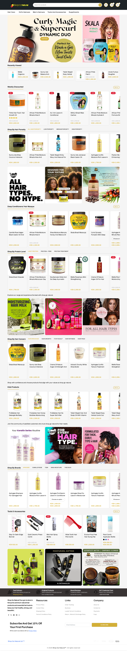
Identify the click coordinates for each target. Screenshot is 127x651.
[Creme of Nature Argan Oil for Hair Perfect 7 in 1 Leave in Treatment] (99, 265)
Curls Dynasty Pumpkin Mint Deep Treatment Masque (98, 235)
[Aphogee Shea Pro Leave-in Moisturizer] (79, 481)
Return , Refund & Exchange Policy (75, 614)
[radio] (47, 539)
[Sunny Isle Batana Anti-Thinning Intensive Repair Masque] (35, 75)
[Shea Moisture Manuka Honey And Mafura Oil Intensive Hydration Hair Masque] (58, 220)
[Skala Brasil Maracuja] (79, 220)
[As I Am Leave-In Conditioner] (58, 101)
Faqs (95, 614)
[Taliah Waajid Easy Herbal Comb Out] (58, 75)
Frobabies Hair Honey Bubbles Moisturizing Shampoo (37, 415)
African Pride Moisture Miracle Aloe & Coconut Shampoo (37, 115)
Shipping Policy (40, 611)
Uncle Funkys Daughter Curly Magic (113, 74)
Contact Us (97, 608)
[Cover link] (101, 38)
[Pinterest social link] (16, 615)
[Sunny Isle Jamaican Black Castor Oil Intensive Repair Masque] (79, 143)
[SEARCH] (100, 4)
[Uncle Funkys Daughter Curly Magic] (103, 75)
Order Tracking (69, 605)
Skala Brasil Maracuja (78, 232)
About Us (96, 605)
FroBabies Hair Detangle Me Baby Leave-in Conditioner (16, 415)
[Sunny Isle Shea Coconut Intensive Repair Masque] (17, 143)
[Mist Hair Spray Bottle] (54, 523)
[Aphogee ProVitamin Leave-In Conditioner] (58, 481)
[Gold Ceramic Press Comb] (35, 523)
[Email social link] (14, 615)
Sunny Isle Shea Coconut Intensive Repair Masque (15, 157)
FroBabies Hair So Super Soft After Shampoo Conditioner (58, 415)
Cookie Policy (40, 608)
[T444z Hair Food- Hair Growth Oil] (17, 101)
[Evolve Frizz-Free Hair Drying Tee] (92, 523)
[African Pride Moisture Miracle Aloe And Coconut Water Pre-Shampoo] (38, 143)
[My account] (106, 5)
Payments (97, 611)
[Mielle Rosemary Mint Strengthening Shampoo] (79, 265)
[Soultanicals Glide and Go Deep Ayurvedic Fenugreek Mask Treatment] (58, 265)
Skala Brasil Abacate (16, 277)
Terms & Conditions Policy (43, 614)
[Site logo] (19, 5)
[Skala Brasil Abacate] (17, 265)
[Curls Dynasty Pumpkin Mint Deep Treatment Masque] (99, 220)
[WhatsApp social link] (19, 615)
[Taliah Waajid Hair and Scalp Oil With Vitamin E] (79, 401)
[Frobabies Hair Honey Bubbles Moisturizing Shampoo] (38, 401)
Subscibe (104, 625)
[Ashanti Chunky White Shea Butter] (79, 352)
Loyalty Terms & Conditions (73, 611)
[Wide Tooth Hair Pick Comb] (73, 523)
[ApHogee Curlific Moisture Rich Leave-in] (99, 143)
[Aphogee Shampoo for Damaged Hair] (17, 481)
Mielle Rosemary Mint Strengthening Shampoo (78, 279)
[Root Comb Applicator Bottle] (110, 523)
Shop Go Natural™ (59, 648)
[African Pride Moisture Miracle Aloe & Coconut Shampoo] (38, 101)
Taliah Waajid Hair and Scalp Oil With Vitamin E (79, 415)
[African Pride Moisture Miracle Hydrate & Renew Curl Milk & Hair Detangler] (99, 101)
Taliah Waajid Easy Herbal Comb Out (67, 74)
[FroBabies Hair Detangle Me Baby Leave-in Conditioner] (17, 401)
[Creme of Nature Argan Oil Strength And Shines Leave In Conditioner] (58, 352)
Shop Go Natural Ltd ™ (16, 641)
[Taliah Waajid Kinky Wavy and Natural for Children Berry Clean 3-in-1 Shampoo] (58, 143)
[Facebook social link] (9, 615)
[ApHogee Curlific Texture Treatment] (99, 352)
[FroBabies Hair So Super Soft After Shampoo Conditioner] (58, 401)
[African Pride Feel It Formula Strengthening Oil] (80, 75)
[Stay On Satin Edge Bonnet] (16, 523)
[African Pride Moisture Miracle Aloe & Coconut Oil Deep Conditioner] (38, 220)
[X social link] (11, 615)
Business (67, 608)
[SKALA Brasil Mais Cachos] (79, 101)
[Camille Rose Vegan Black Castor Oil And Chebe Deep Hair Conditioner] (17, 220)
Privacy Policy (40, 605)
